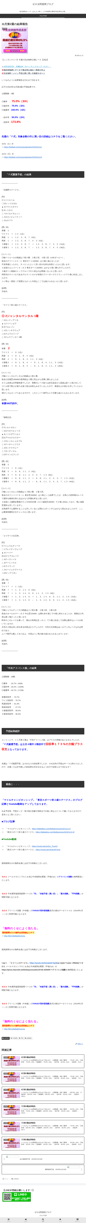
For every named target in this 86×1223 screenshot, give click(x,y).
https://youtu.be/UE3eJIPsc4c (48, 850)
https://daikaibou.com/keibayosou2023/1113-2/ (51, 829)
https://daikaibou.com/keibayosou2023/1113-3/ (55, 832)
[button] (79, 588)
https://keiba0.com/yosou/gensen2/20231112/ (23, 157)
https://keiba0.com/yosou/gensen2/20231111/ (23, 147)
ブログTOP (43, 1215)
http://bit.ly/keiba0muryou (14, 936)
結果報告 (6, 1038)
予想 (22, 1038)
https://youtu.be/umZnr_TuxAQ (45, 846)
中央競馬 (14, 1038)
